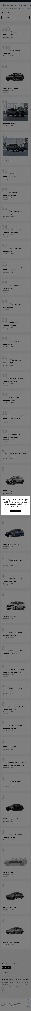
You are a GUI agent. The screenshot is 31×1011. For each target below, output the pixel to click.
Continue (15, 510)
